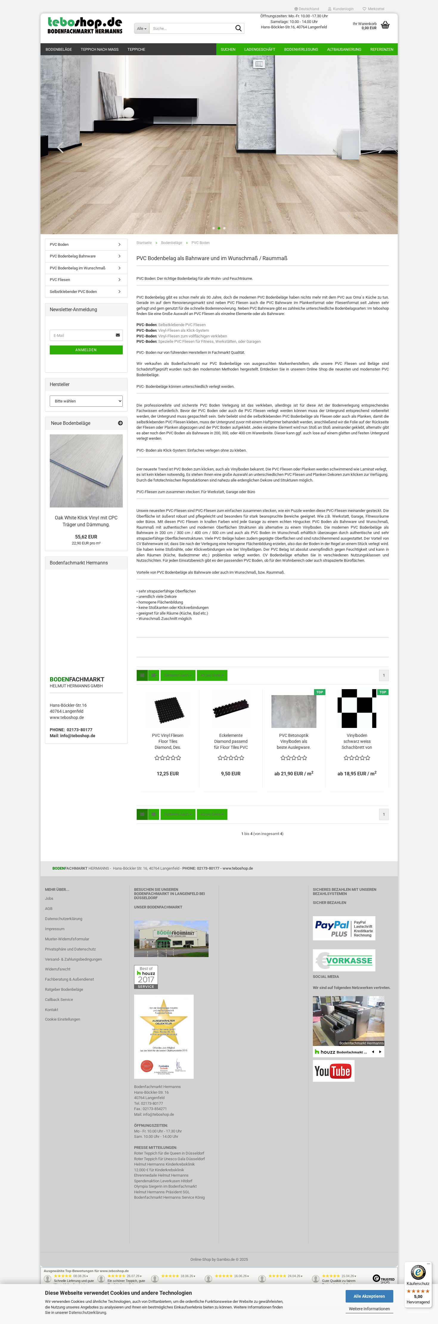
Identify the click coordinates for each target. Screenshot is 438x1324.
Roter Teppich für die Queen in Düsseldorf (169, 1153)
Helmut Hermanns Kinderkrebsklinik (164, 1164)
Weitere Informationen (369, 1308)
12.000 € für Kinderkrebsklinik (159, 1170)
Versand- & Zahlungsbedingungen (73, 959)
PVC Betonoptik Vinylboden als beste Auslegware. (294, 741)
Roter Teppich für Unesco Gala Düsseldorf (169, 1159)
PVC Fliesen (60, 279)
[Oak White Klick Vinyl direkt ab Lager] (86, 470)
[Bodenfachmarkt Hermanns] (171, 938)
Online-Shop (200, 1259)
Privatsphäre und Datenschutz (70, 949)
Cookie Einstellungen (62, 1019)
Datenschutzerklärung (87, 1312)
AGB (48, 908)
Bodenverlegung (301, 49)
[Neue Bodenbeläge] (120, 423)
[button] (307, 8)
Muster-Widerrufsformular (67, 939)
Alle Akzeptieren (369, 1296)
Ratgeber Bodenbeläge (64, 989)
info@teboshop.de (77, 735)
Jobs (49, 898)
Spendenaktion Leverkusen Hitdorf (163, 1181)
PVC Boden (59, 244)
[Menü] (428, 1265)
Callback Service (59, 999)
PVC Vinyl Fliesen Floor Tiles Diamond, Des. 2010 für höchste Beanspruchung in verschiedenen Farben (168, 741)
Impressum (54, 929)
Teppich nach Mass (100, 49)
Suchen (228, 49)
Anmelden (86, 350)
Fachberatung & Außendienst (69, 979)
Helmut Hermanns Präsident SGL (162, 1192)
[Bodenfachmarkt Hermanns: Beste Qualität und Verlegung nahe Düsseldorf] (85, 25)
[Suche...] (238, 28)
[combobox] (178, 675)
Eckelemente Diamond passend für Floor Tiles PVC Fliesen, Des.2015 (231, 741)
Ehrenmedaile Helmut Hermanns (161, 1175)
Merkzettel (375, 9)
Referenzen (381, 49)
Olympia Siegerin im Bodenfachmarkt (165, 1186)
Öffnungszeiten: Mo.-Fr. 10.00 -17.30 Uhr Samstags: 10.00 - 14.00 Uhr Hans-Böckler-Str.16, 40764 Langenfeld (294, 21)
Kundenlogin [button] (342, 9)
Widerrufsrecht (57, 969)
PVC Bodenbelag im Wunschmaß (77, 268)
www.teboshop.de (67, 717)
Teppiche (136, 49)
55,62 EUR (86, 537)
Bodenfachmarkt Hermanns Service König (169, 1197)
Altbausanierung (344, 49)
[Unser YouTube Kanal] (334, 1070)
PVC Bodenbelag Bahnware (73, 256)
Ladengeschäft (259, 49)
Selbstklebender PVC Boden (73, 291)
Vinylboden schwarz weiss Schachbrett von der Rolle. (357, 741)
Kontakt (51, 1009)
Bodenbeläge (59, 49)
